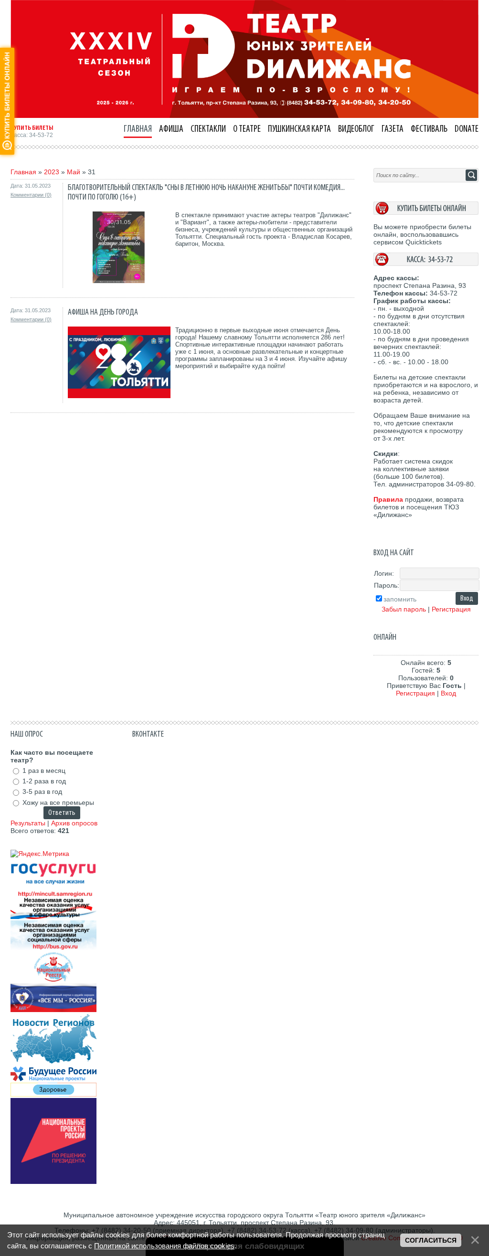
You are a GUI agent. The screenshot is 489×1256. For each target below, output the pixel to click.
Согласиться (431, 1240)
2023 (51, 172)
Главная (23, 172)
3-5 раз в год (42, 792)
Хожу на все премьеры (58, 802)
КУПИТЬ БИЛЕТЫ (32, 128)
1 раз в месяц (43, 770)
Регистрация (451, 609)
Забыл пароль (404, 609)
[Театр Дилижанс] (244, 115)
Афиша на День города (103, 312)
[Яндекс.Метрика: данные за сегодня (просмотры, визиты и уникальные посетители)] (40, 853)
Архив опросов (74, 823)
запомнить (399, 599)
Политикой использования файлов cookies (164, 1246)
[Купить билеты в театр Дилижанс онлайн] (425, 212)
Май (73, 172)
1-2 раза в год (44, 781)
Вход (448, 693)
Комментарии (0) (31, 195)
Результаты (28, 823)
